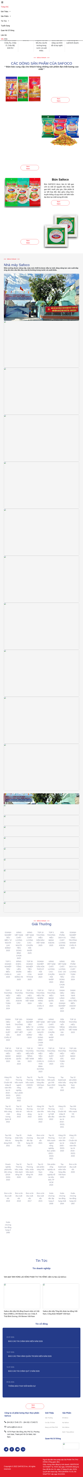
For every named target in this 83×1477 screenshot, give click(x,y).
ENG (5, 39)
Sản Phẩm (5, 16)
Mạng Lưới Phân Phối (51, 1427)
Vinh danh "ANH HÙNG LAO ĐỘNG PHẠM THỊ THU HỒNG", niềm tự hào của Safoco (35, 1277)
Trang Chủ (4, 7)
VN (2, 39)
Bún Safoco (65, 1427)
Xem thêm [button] (59, 100)
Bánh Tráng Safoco (68, 1432)
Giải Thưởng (49, 1418)
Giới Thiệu (4, 12)
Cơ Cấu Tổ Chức (50, 1422)
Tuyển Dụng (5, 26)
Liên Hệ (4, 35)
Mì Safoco (65, 1418)
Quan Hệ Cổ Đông (7, 30)
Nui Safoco (65, 1422)
